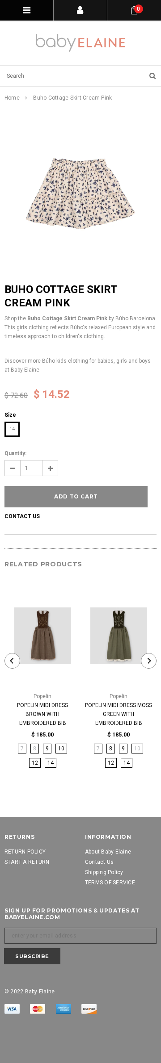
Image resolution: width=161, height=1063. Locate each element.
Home (12, 98)
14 (12, 429)
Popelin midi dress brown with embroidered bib (42, 714)
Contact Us (22, 516)
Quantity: (15, 453)
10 (61, 748)
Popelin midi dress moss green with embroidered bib (118, 714)
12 (35, 763)
